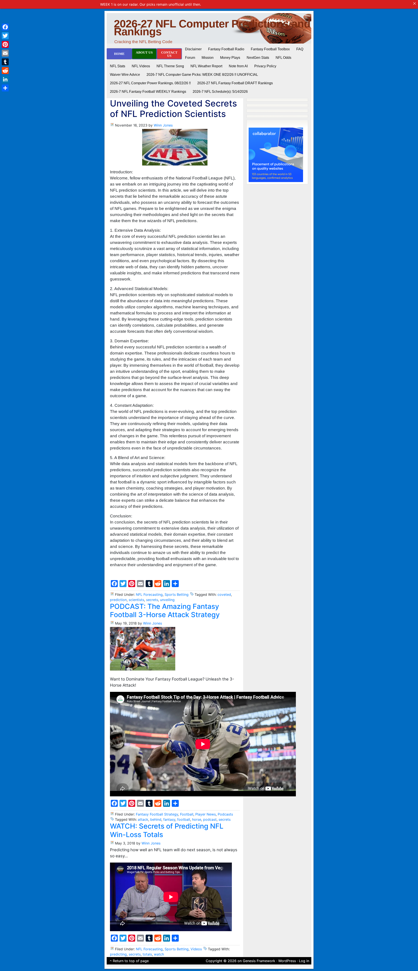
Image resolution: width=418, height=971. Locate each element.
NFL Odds (283, 57)
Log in (304, 961)
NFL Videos (141, 66)
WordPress (287, 961)
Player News (205, 814)
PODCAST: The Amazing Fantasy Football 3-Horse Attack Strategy (165, 610)
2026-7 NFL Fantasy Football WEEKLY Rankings (148, 91)
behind (155, 819)
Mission (208, 57)
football (183, 819)
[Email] (5, 53)
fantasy (169, 819)
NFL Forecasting (149, 594)
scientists (136, 600)
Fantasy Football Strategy (157, 814)
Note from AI (238, 66)
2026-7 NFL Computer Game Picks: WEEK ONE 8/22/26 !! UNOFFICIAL (202, 74)
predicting (118, 954)
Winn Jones (163, 125)
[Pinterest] (5, 44)
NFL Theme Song (170, 66)
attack (143, 819)
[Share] (5, 88)
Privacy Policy (265, 66)
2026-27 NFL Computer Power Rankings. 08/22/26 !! (150, 83)
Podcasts (225, 814)
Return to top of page (131, 961)
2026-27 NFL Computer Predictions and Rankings (212, 28)
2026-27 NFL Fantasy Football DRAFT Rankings (235, 83)
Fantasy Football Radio (226, 49)
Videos (196, 949)
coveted (224, 594)
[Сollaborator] (276, 154)
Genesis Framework (259, 961)
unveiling (167, 600)
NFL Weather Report (206, 66)
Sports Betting (177, 594)
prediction (118, 600)
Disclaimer (193, 49)
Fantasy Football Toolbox (270, 49)
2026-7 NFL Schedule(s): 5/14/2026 (220, 91)
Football (186, 814)
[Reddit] (5, 70)
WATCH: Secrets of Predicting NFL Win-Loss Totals (166, 830)
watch (159, 954)
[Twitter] (5, 35)
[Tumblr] (5, 61)
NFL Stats (117, 66)
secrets (152, 600)
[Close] (414, 3)
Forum (190, 57)
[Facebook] (5, 27)
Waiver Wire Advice (125, 74)
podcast (210, 819)
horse (196, 819)
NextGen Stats (258, 57)
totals (147, 954)
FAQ (299, 49)
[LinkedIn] (5, 79)
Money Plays (230, 57)
